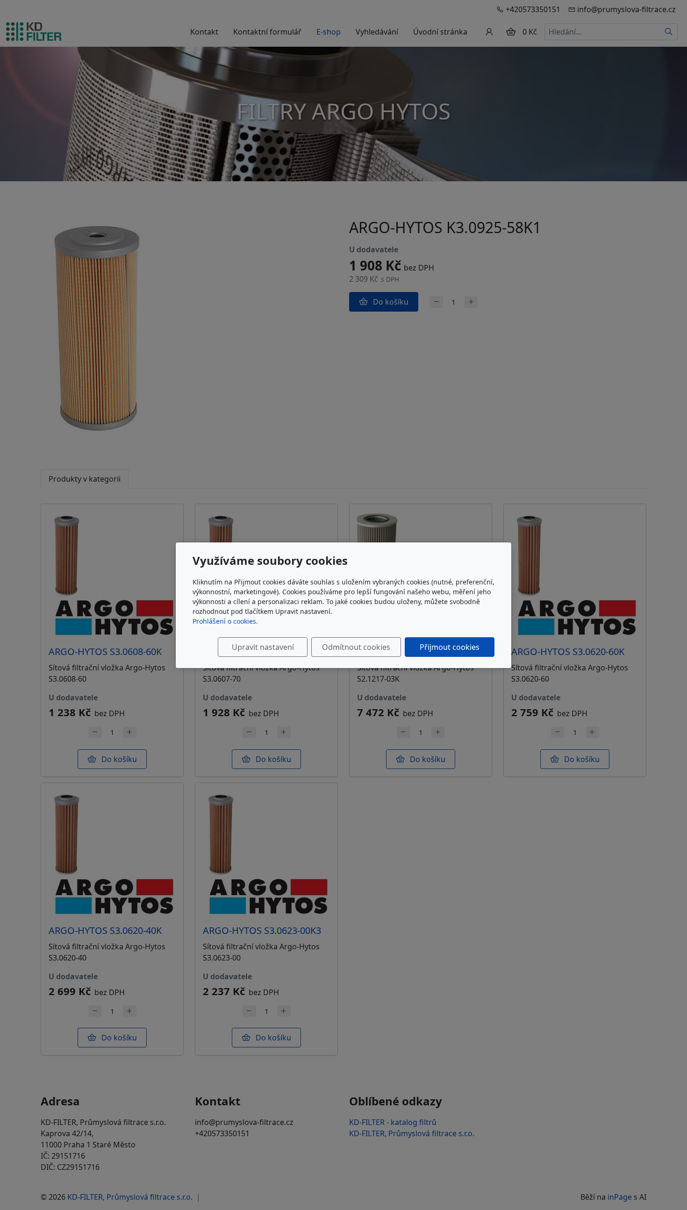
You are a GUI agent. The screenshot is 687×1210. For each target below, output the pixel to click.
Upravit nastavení (263, 647)
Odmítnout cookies (356, 647)
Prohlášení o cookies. (225, 621)
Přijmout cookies (449, 647)
